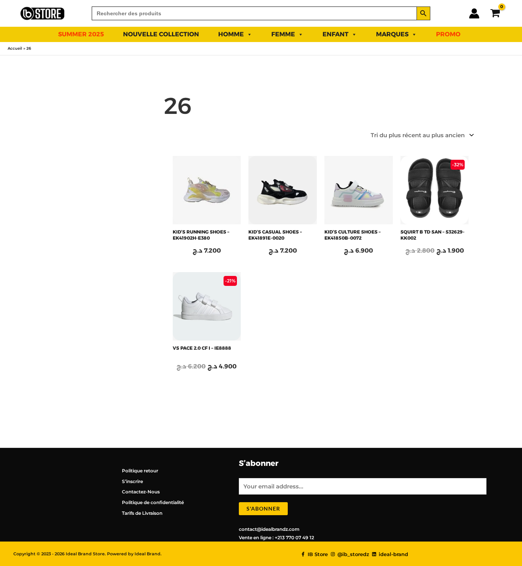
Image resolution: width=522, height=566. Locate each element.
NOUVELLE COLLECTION (161, 34)
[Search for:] (254, 13)
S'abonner (263, 508)
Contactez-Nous (141, 492)
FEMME (283, 34)
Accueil (15, 48)
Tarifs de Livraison (142, 513)
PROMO (448, 34)
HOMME (231, 34)
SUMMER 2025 (81, 34)
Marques (392, 34)
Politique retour (140, 471)
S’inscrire (132, 481)
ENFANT (336, 34)
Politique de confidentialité (153, 502)
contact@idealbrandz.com (269, 529)
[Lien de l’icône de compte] (474, 13)
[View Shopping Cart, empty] (495, 13)
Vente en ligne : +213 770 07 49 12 (276, 537)
